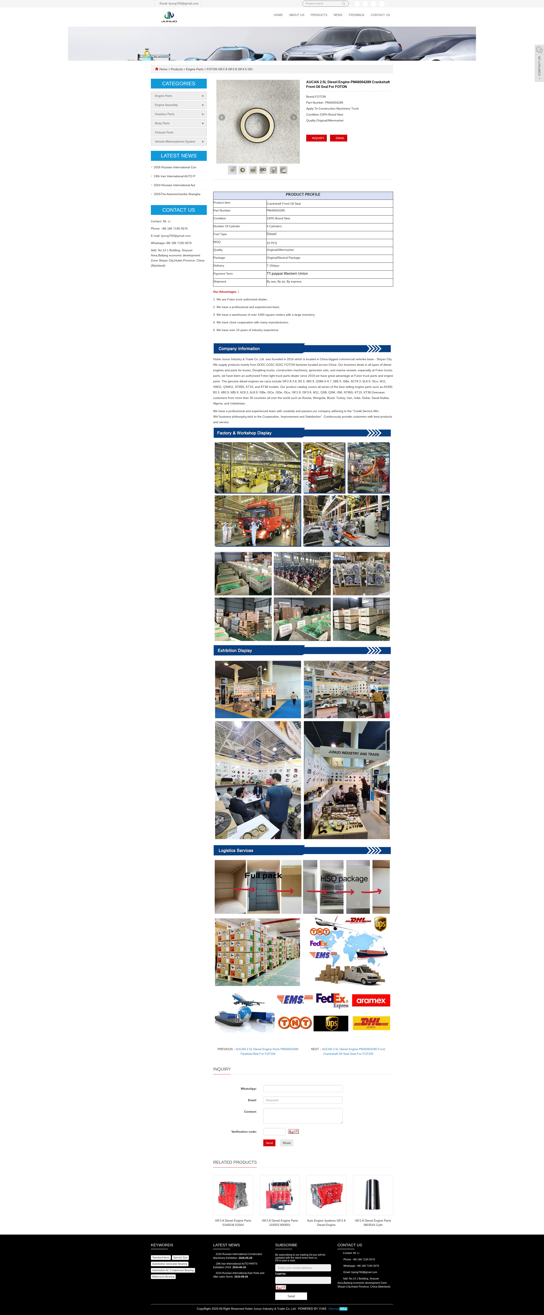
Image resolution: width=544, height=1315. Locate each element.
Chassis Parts (164, 132)
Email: (252, 1100)
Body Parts (162, 123)
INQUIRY (317, 138)
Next (294, 119)
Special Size (180, 1257)
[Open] (539, 64)
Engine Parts (194, 69)
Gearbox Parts (164, 114)
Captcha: (280, 1273)
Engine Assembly (166, 105)
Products (319, 15)
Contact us (380, 15)
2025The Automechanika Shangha (177, 194)
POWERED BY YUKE (312, 1308)
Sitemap (333, 1308)
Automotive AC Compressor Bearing (173, 1270)
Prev (222, 119)
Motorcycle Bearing (163, 1276)
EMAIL (340, 138)
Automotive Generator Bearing (169, 1263)
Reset (287, 1143)
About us (296, 15)
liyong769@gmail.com (176, 235)
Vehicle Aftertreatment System (175, 141)
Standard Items (161, 1257)
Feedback (356, 15)
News (338, 15)
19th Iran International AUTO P (174, 176)
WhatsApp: (249, 1088)
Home (278, 15)
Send (269, 1143)
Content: (250, 1111)
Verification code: (244, 1131)
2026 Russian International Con (175, 167)
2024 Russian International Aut (174, 185)
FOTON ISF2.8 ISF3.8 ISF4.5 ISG (229, 69)
